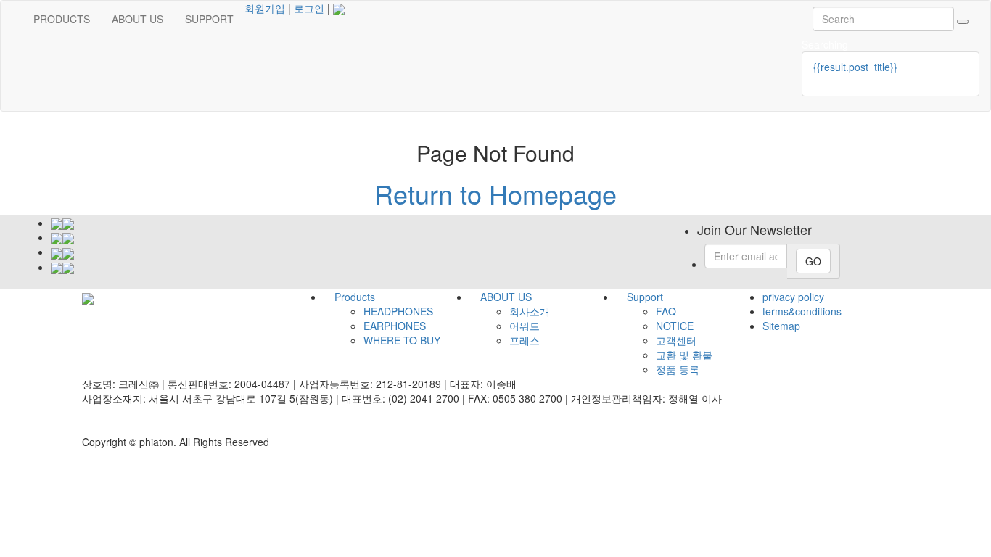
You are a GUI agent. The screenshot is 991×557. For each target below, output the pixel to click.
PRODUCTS (61, 19)
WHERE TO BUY (401, 340)
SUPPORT (209, 19)
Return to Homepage (495, 193)
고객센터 (676, 340)
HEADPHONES (398, 311)
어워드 (524, 325)
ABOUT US (137, 19)
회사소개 (529, 311)
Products (354, 296)
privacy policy (793, 296)
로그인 (309, 8)
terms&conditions (802, 311)
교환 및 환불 (684, 354)
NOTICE (675, 325)
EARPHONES (394, 325)
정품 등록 (677, 369)
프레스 (524, 340)
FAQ (666, 311)
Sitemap (781, 325)
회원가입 (264, 8)
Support (645, 296)
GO (813, 261)
